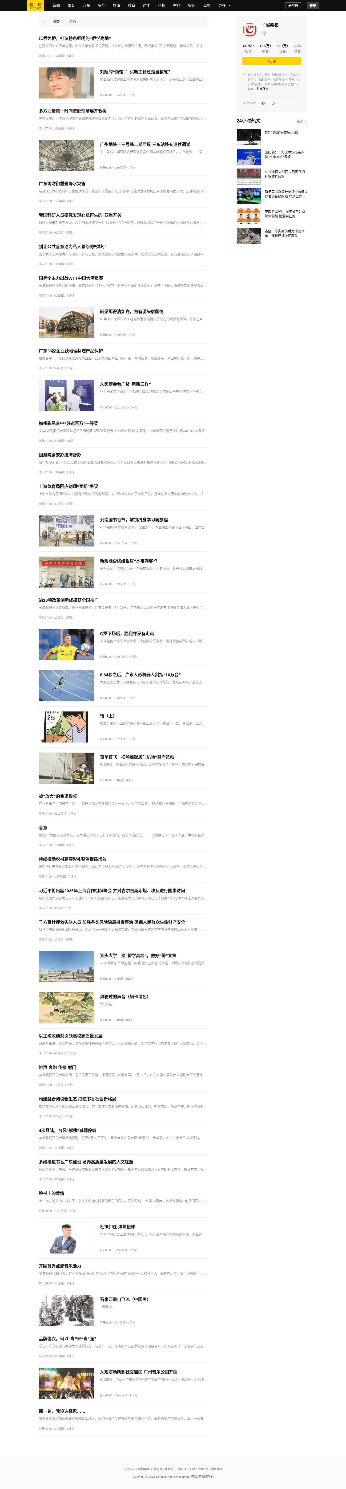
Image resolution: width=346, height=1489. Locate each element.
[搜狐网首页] (35, 5)
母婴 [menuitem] (207, 6)
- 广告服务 (155, 1469)
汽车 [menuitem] (86, 6)
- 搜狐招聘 (142, 1469)
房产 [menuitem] (101, 6)
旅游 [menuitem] (116, 6)
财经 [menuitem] (177, 6)
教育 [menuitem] (131, 6)
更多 (301, 121)
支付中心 (129, 1469)
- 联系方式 (169, 1469)
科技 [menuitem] (161, 6)
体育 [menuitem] (71, 6)
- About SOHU (185, 1469)
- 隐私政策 (215, 1469)
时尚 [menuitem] (146, 6)
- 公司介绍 (202, 1469)
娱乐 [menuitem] (192, 6)
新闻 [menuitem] (56, 6)
